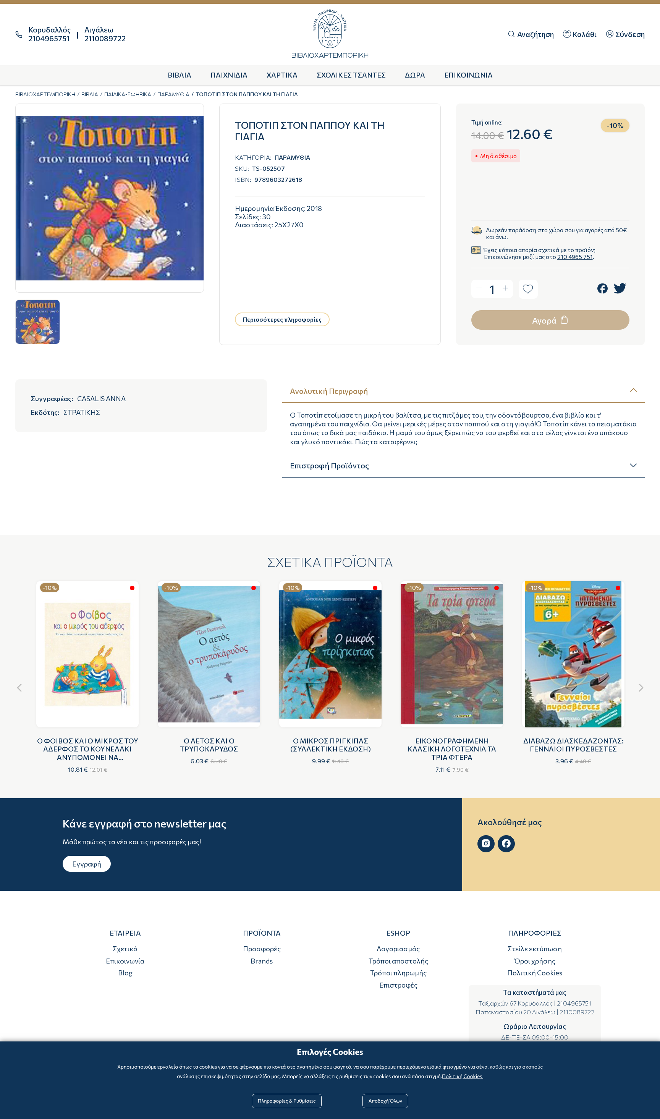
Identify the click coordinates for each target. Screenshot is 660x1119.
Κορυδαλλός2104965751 (49, 34)
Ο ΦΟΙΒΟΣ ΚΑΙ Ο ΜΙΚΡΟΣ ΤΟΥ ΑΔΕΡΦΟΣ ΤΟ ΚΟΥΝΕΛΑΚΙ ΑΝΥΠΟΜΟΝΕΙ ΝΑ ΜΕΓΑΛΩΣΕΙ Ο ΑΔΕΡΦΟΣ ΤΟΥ (87, 753)
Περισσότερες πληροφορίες (282, 319)
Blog (125, 972)
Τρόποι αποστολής (398, 961)
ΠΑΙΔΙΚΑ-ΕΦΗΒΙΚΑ (127, 94)
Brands (262, 961)
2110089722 (577, 1011)
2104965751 (574, 1003)
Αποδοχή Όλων (385, 1101)
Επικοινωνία (125, 961)
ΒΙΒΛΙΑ (89, 94)
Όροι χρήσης (534, 961)
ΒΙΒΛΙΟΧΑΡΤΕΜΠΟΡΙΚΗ (45, 94)
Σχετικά (125, 948)
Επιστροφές (398, 985)
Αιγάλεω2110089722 (105, 34)
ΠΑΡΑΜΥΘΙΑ (173, 94)
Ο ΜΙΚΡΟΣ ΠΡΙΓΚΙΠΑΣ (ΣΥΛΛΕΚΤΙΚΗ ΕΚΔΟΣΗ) (330, 745)
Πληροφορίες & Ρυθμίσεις (286, 1101)
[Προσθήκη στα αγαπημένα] (528, 289)
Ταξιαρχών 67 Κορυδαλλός (515, 1003)
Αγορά (545, 320)
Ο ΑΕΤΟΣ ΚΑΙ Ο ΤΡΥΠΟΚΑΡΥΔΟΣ (209, 745)
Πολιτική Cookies (534, 972)
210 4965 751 (575, 256)
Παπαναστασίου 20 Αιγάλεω (515, 1011)
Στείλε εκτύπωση (535, 948)
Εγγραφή (86, 864)
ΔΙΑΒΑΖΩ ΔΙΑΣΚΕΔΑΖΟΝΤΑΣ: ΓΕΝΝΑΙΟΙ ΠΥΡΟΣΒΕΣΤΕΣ (573, 745)
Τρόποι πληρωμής (398, 972)
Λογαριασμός (398, 948)
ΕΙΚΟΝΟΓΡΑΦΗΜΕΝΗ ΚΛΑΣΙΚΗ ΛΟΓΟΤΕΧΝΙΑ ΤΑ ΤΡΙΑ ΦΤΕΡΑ (452, 749)
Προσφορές (262, 948)
